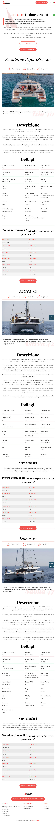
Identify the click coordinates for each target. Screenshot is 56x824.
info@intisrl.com (5, 813)
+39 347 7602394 (5, 811)
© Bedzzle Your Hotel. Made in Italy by (28, 820)
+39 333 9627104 (5, 809)
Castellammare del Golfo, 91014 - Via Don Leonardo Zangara (10, 807)
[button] (50, 3)
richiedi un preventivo (28, 49)
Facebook (46, 806)
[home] (6, 2)
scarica (28, 43)
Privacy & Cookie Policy (28, 806)
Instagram (46, 808)
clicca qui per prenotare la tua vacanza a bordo (28, 798)
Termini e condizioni (27, 808)
